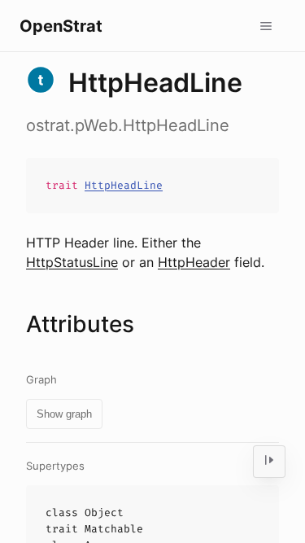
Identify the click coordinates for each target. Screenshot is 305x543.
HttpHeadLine (124, 185)
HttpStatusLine (72, 262)
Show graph (64, 414)
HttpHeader (194, 262)
